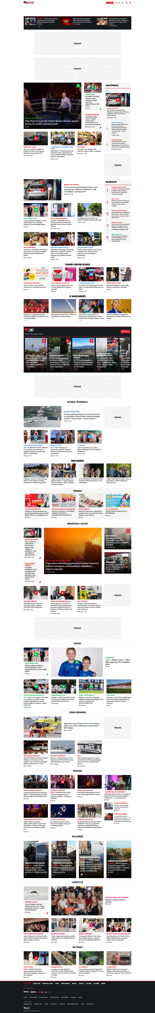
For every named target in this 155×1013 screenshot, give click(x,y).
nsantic (86, 874)
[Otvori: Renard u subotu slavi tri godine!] (77, 900)
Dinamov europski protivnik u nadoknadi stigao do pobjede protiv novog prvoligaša (36, 316)
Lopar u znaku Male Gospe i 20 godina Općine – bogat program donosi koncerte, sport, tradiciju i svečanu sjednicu (63, 481)
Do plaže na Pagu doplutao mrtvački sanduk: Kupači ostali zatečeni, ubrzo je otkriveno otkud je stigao (63, 972)
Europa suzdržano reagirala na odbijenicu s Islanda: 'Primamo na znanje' (118, 316)
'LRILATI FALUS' (28, 967)
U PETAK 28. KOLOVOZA (58, 819)
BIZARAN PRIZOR (56, 967)
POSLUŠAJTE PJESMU (120, 814)
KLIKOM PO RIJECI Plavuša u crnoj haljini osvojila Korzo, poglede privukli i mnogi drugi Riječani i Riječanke (36, 450)
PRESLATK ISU (109, 658)
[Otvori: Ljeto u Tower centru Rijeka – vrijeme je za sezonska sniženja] (36, 274)
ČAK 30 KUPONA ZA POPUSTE (60, 283)
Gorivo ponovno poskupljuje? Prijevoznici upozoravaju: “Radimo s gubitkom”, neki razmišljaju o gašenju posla (118, 112)
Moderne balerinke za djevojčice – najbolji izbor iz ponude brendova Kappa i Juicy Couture (91, 513)
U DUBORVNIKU (111, 967)
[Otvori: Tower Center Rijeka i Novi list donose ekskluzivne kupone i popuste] (63, 274)
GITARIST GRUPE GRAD (117, 122)
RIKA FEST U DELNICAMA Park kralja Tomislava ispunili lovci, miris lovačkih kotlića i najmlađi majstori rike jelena (62, 153)
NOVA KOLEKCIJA (84, 509)
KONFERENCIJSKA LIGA (58, 695)
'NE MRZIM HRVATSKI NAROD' (119, 211)
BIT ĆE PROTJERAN (29, 247)
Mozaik (77, 770)
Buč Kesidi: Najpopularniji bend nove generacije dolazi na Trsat (89, 793)
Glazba (53, 801)
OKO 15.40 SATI (115, 199)
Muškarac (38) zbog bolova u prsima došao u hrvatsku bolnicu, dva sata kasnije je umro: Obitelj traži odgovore (89, 606)
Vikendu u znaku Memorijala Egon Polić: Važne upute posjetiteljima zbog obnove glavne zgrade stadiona (118, 700)
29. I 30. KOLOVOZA (112, 509)
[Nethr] (48, 992)
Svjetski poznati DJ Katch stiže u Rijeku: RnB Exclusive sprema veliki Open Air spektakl (118, 938)
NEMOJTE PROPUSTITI (121, 803)
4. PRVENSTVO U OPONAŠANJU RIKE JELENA (62, 148)
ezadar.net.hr (62, 1004)
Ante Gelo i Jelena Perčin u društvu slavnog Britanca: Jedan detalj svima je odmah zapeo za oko (91, 316)
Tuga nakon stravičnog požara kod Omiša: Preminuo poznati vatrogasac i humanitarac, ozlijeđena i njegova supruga (72, 566)
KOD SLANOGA (111, 536)
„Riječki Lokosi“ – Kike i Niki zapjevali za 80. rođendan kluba (117, 662)
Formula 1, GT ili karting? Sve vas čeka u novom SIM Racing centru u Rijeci (91, 287)
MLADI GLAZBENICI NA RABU (32, 790)
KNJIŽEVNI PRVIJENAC (58, 934)
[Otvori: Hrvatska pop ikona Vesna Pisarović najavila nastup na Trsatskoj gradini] (63, 811)
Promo (26, 289)
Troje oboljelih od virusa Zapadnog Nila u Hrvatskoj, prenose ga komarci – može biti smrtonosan (35, 907)
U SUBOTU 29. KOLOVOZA (85, 790)
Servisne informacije (54, 997)
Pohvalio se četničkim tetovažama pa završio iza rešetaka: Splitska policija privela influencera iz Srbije (36, 252)
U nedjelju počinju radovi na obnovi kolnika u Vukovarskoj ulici (90, 219)
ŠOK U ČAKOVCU (83, 601)
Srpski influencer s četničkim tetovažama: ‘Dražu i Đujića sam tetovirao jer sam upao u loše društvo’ (119, 21)
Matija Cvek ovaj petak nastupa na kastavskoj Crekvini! (121, 807)
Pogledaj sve (125, 331)
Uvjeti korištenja (64, 997)
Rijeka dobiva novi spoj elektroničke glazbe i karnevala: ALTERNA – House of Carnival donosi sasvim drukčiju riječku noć (35, 825)
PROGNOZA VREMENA (92, 115)
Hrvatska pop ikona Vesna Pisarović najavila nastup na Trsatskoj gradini (60, 823)
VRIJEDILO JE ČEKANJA (58, 790)
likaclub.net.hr (90, 1004)
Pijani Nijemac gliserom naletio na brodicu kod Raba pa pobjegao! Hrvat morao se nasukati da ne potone (89, 760)
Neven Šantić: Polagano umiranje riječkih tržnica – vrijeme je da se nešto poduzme (63, 868)
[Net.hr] (26, 992)
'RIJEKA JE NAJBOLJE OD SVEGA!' (34, 695)
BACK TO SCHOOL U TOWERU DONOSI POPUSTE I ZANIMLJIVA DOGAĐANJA (63, 513)
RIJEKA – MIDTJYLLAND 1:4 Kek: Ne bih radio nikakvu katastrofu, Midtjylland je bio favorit (63, 699)
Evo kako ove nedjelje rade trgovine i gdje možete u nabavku (89, 150)
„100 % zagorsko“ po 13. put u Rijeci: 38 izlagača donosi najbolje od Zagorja (89, 449)
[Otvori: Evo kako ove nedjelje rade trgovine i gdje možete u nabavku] (90, 138)
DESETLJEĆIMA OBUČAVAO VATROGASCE (57, 560)
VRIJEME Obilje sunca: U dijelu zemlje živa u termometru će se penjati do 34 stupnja (92, 120)
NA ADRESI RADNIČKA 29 (33, 509)
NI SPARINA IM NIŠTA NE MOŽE (33, 445)
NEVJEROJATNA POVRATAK (33, 118)
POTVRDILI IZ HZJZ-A (31, 902)
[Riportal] (29, 2)
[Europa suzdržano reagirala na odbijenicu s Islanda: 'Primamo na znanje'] (118, 306)
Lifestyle (77, 882)
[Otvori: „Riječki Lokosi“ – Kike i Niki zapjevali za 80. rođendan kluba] (77, 662)
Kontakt (80, 997)
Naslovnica (27, 984)
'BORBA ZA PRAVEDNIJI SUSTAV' (61, 601)
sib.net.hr (46, 1004)
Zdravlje (28, 912)
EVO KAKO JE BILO (56, 445)
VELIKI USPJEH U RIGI (30, 218)
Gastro (82, 942)
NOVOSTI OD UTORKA (112, 108)
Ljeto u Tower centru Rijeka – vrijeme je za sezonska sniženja (35, 286)
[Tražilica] (126, 3)
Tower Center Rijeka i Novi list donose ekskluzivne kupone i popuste (62, 287)
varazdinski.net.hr (38, 1004)
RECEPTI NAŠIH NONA (85, 934)
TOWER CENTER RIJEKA (113, 283)
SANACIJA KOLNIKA (56, 355)
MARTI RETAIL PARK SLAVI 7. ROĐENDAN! (116, 512)
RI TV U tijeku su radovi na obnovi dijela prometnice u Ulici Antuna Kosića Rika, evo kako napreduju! (59, 362)
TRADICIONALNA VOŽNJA (85, 247)
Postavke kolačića (33, 997)
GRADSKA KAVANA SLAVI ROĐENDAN (116, 897)
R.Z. (39, 26)
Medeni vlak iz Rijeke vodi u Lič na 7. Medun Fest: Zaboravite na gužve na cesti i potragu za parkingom (90, 252)
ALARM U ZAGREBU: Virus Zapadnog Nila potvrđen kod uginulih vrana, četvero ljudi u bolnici (61, 223)
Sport (88, 108)
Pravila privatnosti (43, 997)
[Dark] (122, 2)
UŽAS (79, 756)
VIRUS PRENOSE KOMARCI (59, 218)
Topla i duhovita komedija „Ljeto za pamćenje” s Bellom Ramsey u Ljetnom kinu (118, 481)
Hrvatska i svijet (91, 127)
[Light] (116, 2)
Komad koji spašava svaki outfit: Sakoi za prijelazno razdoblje (117, 286)
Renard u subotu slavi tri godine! (115, 901)
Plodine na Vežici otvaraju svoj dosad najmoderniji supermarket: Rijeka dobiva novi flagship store (37, 513)
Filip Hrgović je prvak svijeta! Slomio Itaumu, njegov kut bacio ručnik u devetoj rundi (52, 122)
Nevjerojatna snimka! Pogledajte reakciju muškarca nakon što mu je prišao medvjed (91, 971)
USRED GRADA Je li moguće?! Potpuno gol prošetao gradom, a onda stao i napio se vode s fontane (118, 971)
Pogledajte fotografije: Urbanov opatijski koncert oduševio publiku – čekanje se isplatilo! (61, 795)
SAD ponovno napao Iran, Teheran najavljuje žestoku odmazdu (63, 315)
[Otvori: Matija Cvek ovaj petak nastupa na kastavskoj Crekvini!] (108, 805)
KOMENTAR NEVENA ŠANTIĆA (119, 187)
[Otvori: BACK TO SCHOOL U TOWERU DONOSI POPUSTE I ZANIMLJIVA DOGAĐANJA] (64, 500)
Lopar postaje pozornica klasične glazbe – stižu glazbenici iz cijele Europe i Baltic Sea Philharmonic (35, 794)
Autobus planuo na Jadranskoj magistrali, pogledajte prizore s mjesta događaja (117, 541)
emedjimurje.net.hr (28, 1004)
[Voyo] (33, 992)
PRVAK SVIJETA (90, 94)
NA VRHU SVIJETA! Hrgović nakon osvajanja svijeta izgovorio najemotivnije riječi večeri (92, 101)
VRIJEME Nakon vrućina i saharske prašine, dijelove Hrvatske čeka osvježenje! (33, 605)
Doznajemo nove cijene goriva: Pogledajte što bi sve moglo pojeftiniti (117, 567)
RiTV (29, 369)
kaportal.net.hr (54, 1004)
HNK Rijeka (28, 707)
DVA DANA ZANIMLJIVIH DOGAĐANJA (63, 509)
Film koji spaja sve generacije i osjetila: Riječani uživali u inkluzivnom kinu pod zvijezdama (61, 450)
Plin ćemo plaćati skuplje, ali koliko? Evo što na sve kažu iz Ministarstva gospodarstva (34, 151)
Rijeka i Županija (77, 401)
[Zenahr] (40, 992)
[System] (119, 2)
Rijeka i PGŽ (55, 159)
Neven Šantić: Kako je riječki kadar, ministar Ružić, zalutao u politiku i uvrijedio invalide (47, 21)
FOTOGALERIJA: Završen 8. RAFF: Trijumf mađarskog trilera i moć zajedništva (91, 481)
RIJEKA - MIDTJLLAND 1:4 (86, 695)
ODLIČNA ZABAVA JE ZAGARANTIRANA (118, 934)
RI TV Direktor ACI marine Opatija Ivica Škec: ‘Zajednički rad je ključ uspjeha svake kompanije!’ (106, 362)
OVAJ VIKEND (110, 695)
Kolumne (77, 836)
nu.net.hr (83, 1004)
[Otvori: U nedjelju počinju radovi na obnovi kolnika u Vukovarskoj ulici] (90, 210)
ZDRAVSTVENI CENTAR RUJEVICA (81, 357)
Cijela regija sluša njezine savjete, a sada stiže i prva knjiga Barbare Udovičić (63, 938)
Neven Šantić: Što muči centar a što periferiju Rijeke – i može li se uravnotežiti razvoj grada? (118, 867)
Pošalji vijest (73, 997)
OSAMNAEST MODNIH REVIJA (60, 247)
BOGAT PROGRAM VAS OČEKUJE (33, 934)
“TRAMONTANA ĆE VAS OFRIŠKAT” (115, 792)
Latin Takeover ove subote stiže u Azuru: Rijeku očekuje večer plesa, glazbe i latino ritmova (36, 938)
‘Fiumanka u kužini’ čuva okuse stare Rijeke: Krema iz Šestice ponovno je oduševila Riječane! (90, 938)
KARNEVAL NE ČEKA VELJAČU (33, 819)
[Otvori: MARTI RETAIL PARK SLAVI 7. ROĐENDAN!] (118, 500)
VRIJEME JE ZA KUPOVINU (32, 283)
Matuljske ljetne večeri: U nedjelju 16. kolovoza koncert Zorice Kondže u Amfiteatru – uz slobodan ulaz (117, 796)
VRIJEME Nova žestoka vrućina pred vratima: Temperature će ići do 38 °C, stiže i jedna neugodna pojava (121, 144)
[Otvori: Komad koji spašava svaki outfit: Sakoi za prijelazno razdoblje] (118, 274)
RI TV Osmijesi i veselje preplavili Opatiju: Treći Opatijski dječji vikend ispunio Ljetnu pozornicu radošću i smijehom (36, 361)
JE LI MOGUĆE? (83, 967)
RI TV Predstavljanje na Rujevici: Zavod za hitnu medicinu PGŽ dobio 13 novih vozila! (83, 363)
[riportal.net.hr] (27, 1008)
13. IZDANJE (81, 445)
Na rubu (78, 947)
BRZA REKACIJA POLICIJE (31, 756)
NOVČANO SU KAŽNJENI (58, 756)
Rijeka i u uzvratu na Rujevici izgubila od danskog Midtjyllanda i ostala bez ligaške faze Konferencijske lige (91, 700)
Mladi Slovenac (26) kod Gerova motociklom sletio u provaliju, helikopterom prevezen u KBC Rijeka (82, 725)
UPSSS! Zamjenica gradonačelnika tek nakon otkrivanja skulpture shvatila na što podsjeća (35, 972)
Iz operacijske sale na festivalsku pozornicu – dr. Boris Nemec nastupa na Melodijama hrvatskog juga (122, 818)
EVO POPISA (81, 147)
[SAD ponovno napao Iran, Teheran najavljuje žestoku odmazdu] (63, 306)
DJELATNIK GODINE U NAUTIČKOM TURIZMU (104, 354)
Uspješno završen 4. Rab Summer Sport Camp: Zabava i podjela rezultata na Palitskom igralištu (35, 481)
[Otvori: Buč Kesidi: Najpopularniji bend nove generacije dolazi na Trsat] (90, 782)
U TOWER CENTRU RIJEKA (87, 283)
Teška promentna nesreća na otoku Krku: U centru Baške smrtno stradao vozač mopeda (82, 20)
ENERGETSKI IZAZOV (30, 147)
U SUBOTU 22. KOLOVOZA (85, 819)
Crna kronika (77, 24)
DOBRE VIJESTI (111, 562)
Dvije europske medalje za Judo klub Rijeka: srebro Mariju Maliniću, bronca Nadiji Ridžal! (35, 222)
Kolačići (25, 997)
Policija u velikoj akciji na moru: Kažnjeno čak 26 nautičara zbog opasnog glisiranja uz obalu (62, 760)
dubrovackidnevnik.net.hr (73, 1004)
